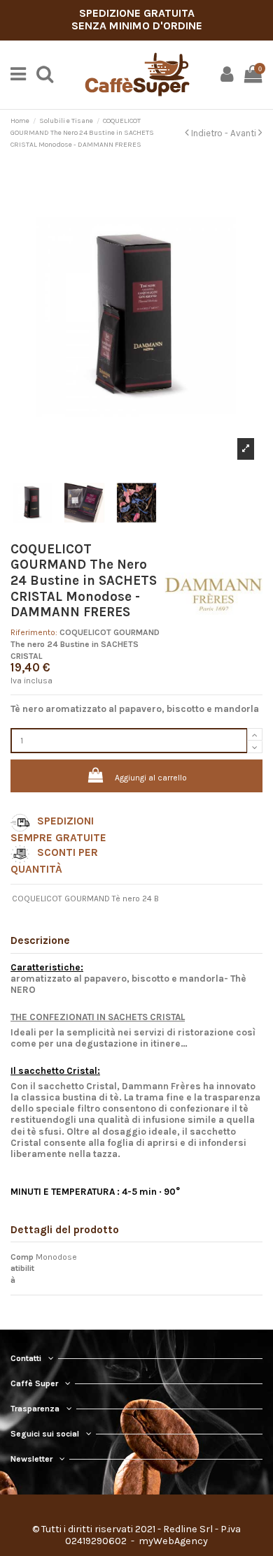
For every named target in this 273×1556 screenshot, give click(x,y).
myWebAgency (172, 1541)
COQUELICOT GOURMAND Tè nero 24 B (85, 898)
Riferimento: (33, 632)
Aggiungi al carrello (151, 778)
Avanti (244, 133)
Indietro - (209, 133)
